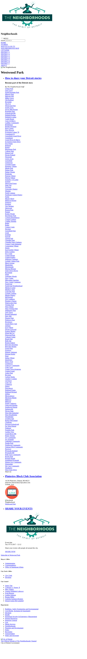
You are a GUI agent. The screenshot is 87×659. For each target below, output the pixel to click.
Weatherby (8, 468)
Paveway (8, 449)
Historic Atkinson (11, 352)
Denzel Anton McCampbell (14, 601)
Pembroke (8, 174)
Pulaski (7, 212)
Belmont (8, 145)
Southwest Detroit (11, 407)
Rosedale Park (10, 111)
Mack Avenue (9, 263)
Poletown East (10, 320)
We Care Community (12, 466)
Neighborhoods (10, 626)
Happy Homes (10, 436)
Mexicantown (9, 396)
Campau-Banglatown (12, 218)
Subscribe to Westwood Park (10, 555)
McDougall (9, 297)
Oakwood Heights (11, 405)
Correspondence (10, 565)
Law (6, 622)
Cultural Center (10, 337)
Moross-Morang (10, 269)
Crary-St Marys (10, 121)
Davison (8, 229)
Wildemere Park (10, 310)
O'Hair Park (9, 89)
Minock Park (9, 94)
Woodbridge (9, 417)
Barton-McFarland (11, 420)
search (3, 40)
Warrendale (9, 464)
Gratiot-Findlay (10, 257)
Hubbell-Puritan (10, 115)
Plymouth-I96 (9, 453)
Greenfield (8, 161)
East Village (9, 327)
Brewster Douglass (11, 345)
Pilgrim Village (10, 178)
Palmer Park (9, 170)
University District (11, 189)
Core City (8, 382)
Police (7, 630)
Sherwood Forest (11, 183)
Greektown (9, 364)
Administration (10, 563)
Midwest (8, 401)
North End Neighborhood (13, 286)
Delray (7, 386)
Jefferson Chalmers (11, 259)
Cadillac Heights (10, 221)
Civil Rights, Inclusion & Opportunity (17, 611)
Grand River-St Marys (12, 140)
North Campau (10, 193)
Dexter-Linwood (10, 329)
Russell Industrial (11, 314)
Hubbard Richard (11, 392)
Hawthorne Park (10, 216)
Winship (8, 191)
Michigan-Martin (10, 398)
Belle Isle (8, 341)
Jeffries (7, 394)
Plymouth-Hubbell (11, 451)
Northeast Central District (13, 195)
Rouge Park (9, 456)
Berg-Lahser (9, 128)
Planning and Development (14, 628)
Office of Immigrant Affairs (14, 567)
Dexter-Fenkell (10, 155)
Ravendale (8, 273)
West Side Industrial (11, 413)
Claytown (8, 381)
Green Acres (9, 159)
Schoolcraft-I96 (10, 113)
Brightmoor (9, 125)
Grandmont (9, 138)
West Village (9, 307)
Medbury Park (10, 290)
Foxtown (8, 350)
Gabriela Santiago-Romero (14, 599)
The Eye (8, 104)
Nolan (7, 197)
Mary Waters (9, 589)
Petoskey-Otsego (10, 301)
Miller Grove (9, 98)
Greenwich (9, 163)
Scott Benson (9, 593)
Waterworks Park (11, 303)
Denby (7, 248)
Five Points (9, 144)
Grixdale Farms (10, 164)
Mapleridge (9, 265)
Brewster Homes (10, 346)
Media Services (10, 624)
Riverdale (8, 102)
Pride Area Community (13, 455)
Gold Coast (9, 367)
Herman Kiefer (10, 354)
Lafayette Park (10, 291)
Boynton (8, 375)
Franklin (8, 235)
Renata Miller (9, 597)
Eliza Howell (9, 130)
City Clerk (8, 575)
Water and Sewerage (12, 635)
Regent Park (9, 210)
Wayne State (9, 411)
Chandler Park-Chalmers (13, 242)
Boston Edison (10, 343)
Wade (7, 274)
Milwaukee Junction (12, 280)
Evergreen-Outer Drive (13, 142)
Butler (7, 223)
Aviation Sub (9, 419)
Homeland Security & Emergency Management (21, 616)
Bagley (7, 147)
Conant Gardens (10, 219)
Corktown (8, 384)
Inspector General (11, 620)
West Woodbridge (11, 415)
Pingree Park (9, 318)
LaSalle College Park (12, 261)
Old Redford (9, 100)
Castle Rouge (9, 119)
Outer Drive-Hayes (11, 271)
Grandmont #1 (10, 134)
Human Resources (11, 618)
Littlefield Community (12, 441)
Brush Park (9, 339)
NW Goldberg (10, 299)
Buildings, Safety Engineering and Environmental (21, 609)
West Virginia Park (11, 309)
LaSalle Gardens (10, 293)
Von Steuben (9, 206)
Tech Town (9, 312)
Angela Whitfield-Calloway (14, 591)
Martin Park (9, 168)
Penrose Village (10, 176)
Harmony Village (11, 166)
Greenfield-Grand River (13, 136)
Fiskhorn (8, 428)
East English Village (12, 250)
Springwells (9, 409)
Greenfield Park (10, 231)
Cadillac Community (12, 123)
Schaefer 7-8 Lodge (11, 180)
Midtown (8, 400)
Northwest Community (12, 445)
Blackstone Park (10, 149)
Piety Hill (8, 316)
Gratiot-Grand (10, 371)
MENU (5, 38)
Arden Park (9, 373)
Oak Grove (9, 90)
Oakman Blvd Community (14, 447)
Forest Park (9, 348)
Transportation (10, 634)
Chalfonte (8, 422)
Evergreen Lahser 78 (12, 132)
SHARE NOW (10, 551)
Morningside (9, 267)
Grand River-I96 (10, 434)
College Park (9, 151)
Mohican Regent (10, 200)
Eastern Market (10, 331)
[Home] (27, 29)
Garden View (9, 432)
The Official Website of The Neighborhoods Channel (18, 641)
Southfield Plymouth (12, 460)
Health (7, 615)
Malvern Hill (9, 96)
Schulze (7, 181)
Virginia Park (9, 305)
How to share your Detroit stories (23, 78)
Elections (8, 577)
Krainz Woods (10, 214)
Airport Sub (9, 238)
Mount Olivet (9, 199)
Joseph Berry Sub (11, 324)
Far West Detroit (10, 426)
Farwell (7, 236)
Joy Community (10, 437)
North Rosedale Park (12, 92)
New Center (9, 278)
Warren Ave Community (13, 462)
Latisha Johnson (10, 595)
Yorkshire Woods (11, 276)
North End (8, 284)
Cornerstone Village (11, 246)
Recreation (8, 632)
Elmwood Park (10, 335)
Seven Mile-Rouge (11, 109)
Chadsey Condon (11, 379)
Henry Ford (9, 362)
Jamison (8, 326)
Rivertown (8, 322)
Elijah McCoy (10, 333)
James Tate (8, 586)
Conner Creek (10, 227)
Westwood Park (10, 106)
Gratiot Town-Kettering (13, 369)
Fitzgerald (8, 157)
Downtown (9, 388)
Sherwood (8, 208)
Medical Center (10, 288)
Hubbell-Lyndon (10, 117)
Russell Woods (10, 458)
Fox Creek (8, 254)
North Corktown (10, 403)
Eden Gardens (10, 252)
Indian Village (10, 358)
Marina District (10, 295)
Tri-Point (8, 187)
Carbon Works (10, 377)
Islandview (8, 360)
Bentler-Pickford (10, 126)
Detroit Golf (9, 153)
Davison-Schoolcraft (12, 424)
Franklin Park (9, 430)
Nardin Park (9, 443)
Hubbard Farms (10, 390)
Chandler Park (10, 240)
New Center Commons (13, 282)
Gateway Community (12, 365)
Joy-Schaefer (9, 439)
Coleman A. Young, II (12, 587)
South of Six (9, 108)
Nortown (8, 202)
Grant (7, 233)
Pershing (8, 204)
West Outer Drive (11, 470)
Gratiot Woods (10, 255)
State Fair (8, 185)
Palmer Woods (10, 172)
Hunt (6, 356)
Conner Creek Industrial (13, 244)
